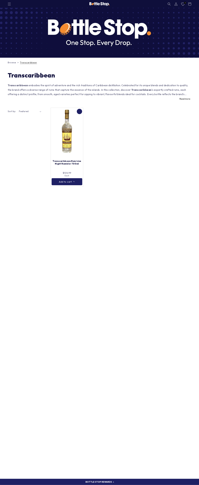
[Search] (169, 4)
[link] (99, 33)
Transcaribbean (28, 62)
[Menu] (9, 4)
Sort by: (12, 111)
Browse (12, 62)
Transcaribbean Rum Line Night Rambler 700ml (67, 162)
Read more (185, 98)
